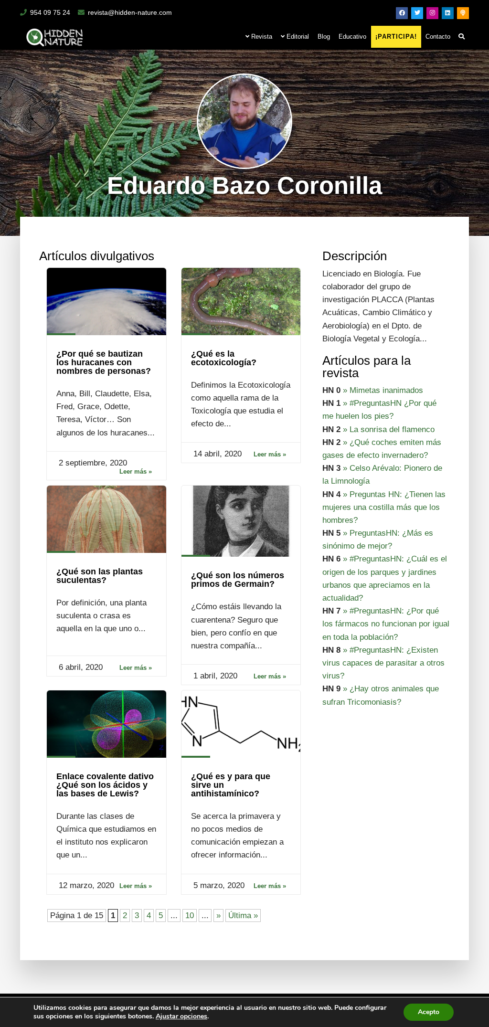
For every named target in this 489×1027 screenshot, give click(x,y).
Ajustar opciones (181, 1016)
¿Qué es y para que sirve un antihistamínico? (230, 785)
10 (189, 915)
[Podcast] (463, 13)
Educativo (352, 36)
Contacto (437, 36)
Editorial (297, 36)
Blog (324, 36)
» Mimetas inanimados (383, 390)
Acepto (428, 1011)
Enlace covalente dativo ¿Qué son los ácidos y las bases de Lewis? (105, 785)
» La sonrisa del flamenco (389, 429)
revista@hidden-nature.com (130, 12)
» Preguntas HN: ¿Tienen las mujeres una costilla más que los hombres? (384, 507)
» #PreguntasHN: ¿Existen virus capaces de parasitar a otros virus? (383, 663)
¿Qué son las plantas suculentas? (99, 576)
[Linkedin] (448, 13)
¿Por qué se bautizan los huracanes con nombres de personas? (103, 362)
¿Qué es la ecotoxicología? (223, 358)
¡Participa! (396, 36)
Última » (243, 915)
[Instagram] (432, 13)
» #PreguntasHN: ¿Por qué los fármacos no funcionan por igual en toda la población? (385, 623)
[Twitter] (417, 13)
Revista (260, 36)
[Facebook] (402, 13)
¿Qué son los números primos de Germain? (237, 580)
